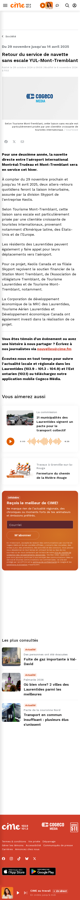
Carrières (7, 849)
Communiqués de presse (58, 845)
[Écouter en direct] (43, 5)
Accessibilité (33, 845)
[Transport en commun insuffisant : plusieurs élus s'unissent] (11, 712)
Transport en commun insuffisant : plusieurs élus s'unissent (46, 719)
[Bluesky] (26, 858)
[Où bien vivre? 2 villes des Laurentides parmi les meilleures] (11, 682)
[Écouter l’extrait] (10, 441)
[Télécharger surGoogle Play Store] (43, 872)
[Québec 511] (74, 831)
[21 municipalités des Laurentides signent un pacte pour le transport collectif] (20, 417)
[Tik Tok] (19, 858)
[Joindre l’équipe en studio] (57, 5)
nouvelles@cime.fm (54, 349)
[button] (18, 893)
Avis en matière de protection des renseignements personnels (39, 553)
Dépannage (49, 841)
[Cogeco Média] (53, 829)
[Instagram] (11, 858)
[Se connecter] (74, 5)
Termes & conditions (14, 841)
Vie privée (34, 841)
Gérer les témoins (12, 845)
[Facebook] (6, 142)
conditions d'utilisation (17, 564)
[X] (34, 858)
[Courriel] (22, 142)
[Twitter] (14, 142)
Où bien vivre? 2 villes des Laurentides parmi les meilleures (46, 689)
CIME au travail (40, 890)
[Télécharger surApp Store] (14, 872)
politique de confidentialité (45, 562)
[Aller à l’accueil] (20, 7)
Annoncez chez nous (27, 849)
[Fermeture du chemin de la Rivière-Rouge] (20, 470)
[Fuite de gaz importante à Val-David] (11, 656)
